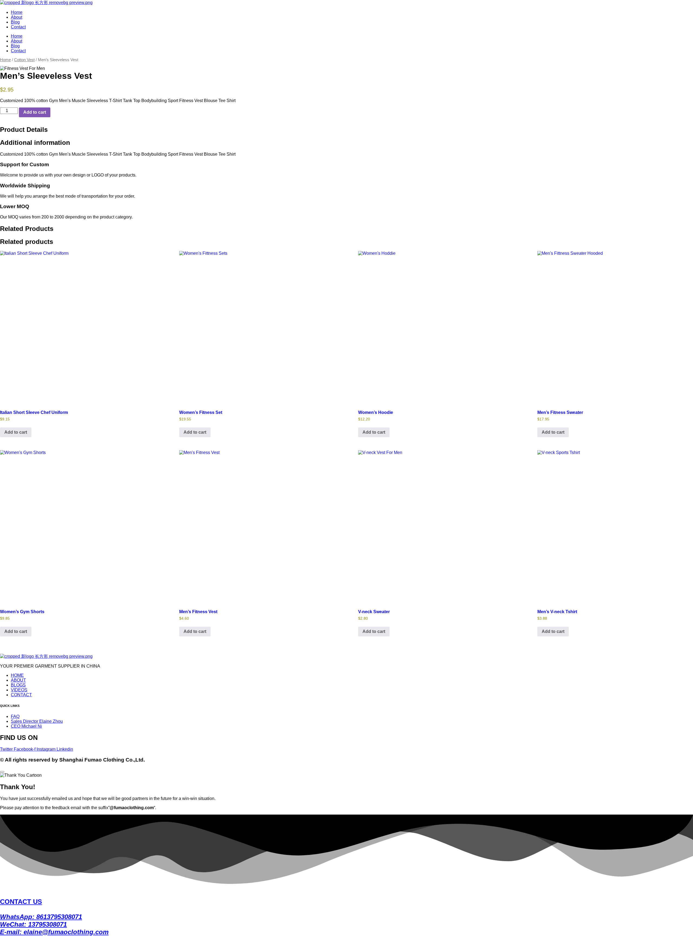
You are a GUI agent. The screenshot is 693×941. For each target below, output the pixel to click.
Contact (18, 27)
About (16, 17)
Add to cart (34, 112)
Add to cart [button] (15, 432)
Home (16, 12)
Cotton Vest (24, 60)
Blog (15, 22)
